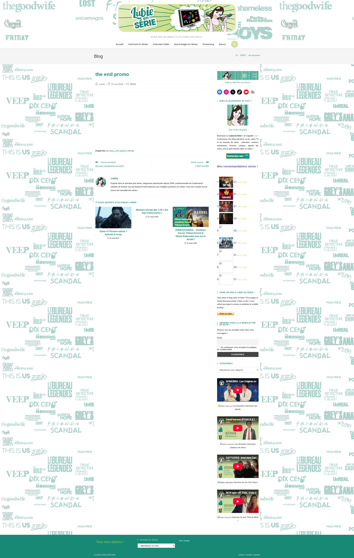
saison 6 (123, 151)
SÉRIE (133, 84)
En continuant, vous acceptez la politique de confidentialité (237, 348)
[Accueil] (236, 55)
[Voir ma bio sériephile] (238, 130)
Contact (249, 555)
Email (219, 338)
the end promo (254, 55)
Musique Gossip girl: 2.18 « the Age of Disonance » (152, 211)
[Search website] (234, 44)
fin (107, 151)
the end (130, 151)
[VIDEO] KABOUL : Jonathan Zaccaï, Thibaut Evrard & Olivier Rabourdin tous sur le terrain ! (190, 234)
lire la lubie (242, 182)
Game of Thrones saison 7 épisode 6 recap (113, 233)
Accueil (241, 555)
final (111, 151)
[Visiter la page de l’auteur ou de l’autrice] (100, 182)
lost (117, 151)
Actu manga (184, 540)
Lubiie (102, 84)
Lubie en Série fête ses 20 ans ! (238, 82)
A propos (256, 555)
